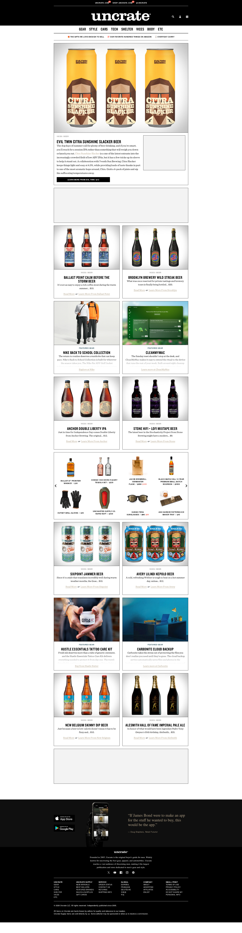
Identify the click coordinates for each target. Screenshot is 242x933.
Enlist (146, 892)
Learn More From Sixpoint (94, 586)
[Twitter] (109, 872)
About (146, 884)
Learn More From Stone (163, 441)
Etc (160, 29)
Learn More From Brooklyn (163, 290)
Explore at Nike (87, 369)
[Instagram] (127, 872)
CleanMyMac (155, 352)
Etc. (56, 897)
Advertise (148, 887)
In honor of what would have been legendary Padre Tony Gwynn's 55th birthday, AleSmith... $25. (155, 730)
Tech (114, 29)
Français (125, 887)
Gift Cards (81, 894)
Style (93, 29)
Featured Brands (85, 889)
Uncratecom (102, 3)
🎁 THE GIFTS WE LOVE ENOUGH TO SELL (86, 36)
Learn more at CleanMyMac (155, 369)
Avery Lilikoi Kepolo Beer (155, 574)
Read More (69, 293)
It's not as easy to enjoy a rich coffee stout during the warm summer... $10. (86, 286)
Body (151, 29)
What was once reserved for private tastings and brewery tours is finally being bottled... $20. (155, 283)
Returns (103, 889)
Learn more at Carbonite (155, 666)
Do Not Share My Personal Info (174, 893)
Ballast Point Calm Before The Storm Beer (87, 279)
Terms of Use (172, 884)
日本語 (123, 892)
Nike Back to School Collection (86, 352)
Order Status (105, 884)
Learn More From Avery (163, 586)
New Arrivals (83, 884)
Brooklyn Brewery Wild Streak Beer (155, 277)
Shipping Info (105, 892)
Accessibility (172, 889)
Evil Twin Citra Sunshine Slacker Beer (89, 141)
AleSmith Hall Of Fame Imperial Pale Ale (155, 725)
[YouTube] (115, 872)
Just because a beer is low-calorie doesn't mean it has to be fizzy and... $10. (87, 730)
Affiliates (148, 889)
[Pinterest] (133, 872)
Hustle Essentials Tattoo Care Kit (86, 649)
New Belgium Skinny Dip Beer (86, 725)
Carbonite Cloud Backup (155, 649)
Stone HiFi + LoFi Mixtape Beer (155, 428)
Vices (140, 29)
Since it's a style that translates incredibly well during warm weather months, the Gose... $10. (87, 579)
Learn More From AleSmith (163, 737)
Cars (104, 29)
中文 (123, 894)
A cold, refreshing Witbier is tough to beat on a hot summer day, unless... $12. (155, 579)
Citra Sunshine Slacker (87, 153)
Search (173, 17)
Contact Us (104, 887)
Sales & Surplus (84, 892)
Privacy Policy (173, 887)
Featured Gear (86, 348)
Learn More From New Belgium (94, 737)
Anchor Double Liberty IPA (86, 428)
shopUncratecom (123, 3)
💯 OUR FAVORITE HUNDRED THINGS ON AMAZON (129, 36)
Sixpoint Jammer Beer (86, 574)
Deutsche (126, 889)
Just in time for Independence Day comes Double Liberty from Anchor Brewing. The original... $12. (86, 434)
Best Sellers (82, 887)
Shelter (127, 29)
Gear (82, 29)
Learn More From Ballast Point (94, 293)
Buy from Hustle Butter (86, 666)
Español (125, 884)
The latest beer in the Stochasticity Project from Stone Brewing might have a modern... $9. (155, 434)
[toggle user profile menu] (180, 17)
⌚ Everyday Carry (164, 36)
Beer (66, 136)
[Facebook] (121, 872)
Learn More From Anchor (94, 441)
